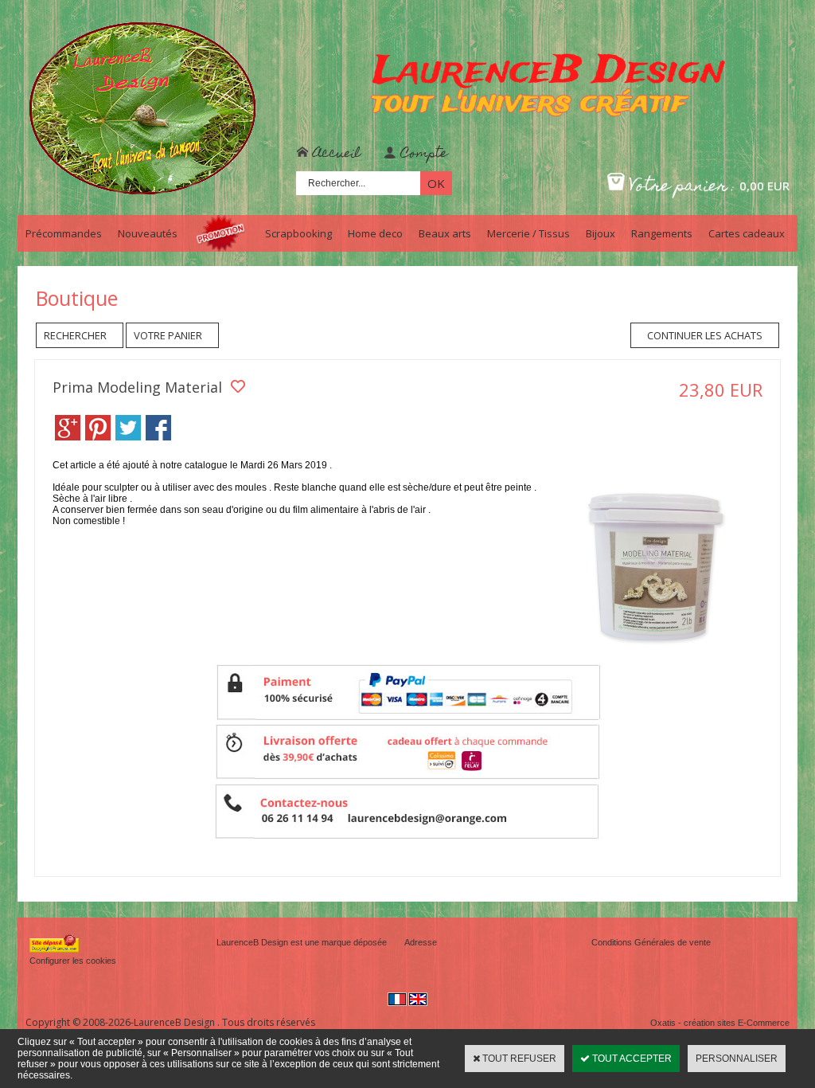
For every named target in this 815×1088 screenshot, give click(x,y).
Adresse (420, 942)
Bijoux (600, 233)
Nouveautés (147, 233)
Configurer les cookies (72, 960)
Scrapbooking (298, 233)
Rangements (661, 233)
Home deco (375, 233)
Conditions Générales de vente (651, 942)
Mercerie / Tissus (528, 233)
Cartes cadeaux (746, 233)
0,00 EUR (764, 186)
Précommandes (63, 233)
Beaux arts (445, 233)
